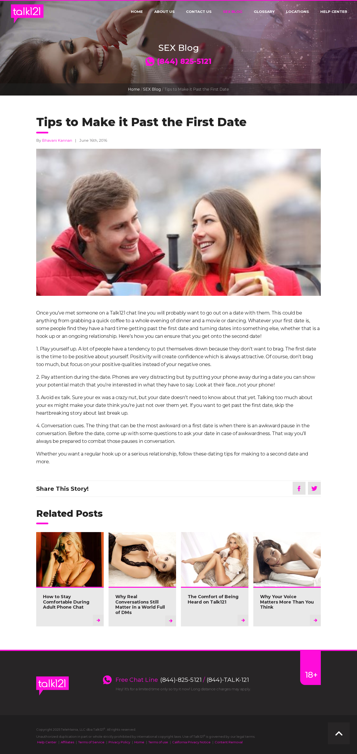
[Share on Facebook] (299, 488)
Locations (297, 11)
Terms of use (158, 742)
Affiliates (67, 742)
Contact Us (199, 11)
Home (137, 11)
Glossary (264, 11)
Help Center (333, 11)
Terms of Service (91, 742)
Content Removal (229, 742)
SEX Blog (232, 11)
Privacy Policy (119, 742)
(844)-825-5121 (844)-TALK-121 (204, 679)
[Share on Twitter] (314, 488)
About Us (164, 11)
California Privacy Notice (191, 742)
